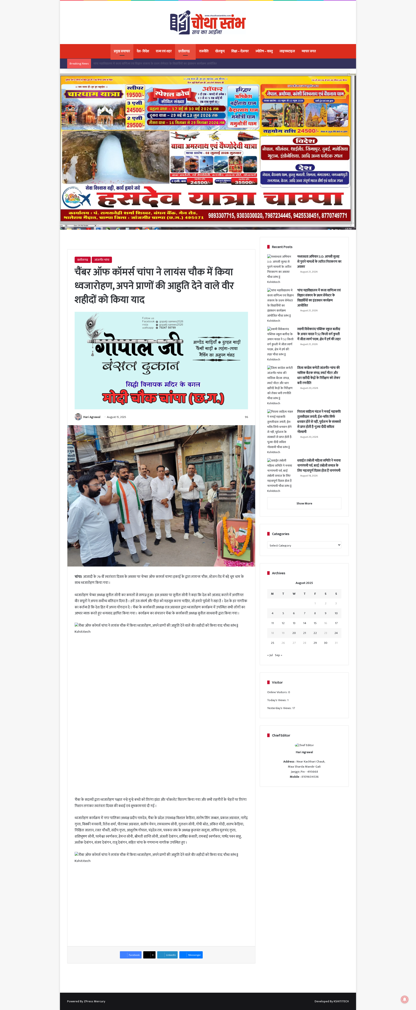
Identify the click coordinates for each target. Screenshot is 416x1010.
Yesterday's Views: (279, 708)
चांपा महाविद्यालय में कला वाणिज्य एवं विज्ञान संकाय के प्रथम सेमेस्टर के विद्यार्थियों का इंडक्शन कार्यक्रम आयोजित (319, 297)
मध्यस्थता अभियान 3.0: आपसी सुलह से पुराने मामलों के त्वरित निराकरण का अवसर (319, 261)
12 (283, 623)
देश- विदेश (143, 51)
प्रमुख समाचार (122, 51)
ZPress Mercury (94, 1001)
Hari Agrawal (91, 417)
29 (315, 642)
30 (325, 642)
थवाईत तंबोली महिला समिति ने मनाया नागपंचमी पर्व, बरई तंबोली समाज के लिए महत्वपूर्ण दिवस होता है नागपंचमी (319, 465)
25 (272, 642)
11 (272, 623)
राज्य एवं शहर (164, 51)
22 (315, 633)
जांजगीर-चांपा (101, 259)
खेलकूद (220, 51)
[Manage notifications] (405, 999)
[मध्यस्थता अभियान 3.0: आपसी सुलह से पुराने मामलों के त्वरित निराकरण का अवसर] (280, 269)
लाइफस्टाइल (287, 51)
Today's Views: (277, 700)
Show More (304, 503)
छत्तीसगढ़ (184, 51)
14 (304, 623)
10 (336, 613)
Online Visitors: (277, 692)
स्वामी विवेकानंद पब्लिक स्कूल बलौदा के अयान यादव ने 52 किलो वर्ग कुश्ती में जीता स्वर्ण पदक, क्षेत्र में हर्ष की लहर (155, 63)
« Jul (270, 655)
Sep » (278, 655)
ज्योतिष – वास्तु (264, 51)
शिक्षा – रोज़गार (240, 51)
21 (304, 633)
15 (315, 623)
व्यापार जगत (309, 51)
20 (294, 633)
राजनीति (203, 51)
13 (294, 623)
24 (336, 633)
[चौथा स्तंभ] (208, 22)
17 (336, 623)
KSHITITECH (341, 1001)
